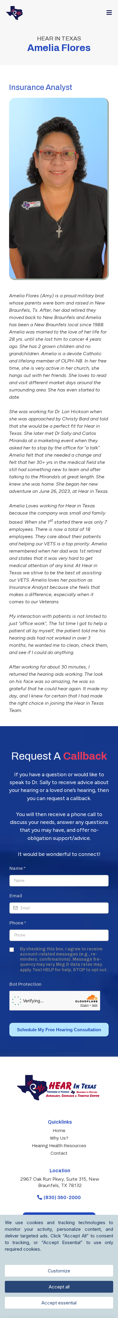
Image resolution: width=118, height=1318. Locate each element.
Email (15, 895)
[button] (108, 13)
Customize (59, 1271)
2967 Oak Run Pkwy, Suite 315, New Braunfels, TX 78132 (59, 1182)
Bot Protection (25, 984)
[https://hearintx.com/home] (14, 13)
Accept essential (59, 1303)
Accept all (59, 1287)
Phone (17, 923)
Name (17, 868)
